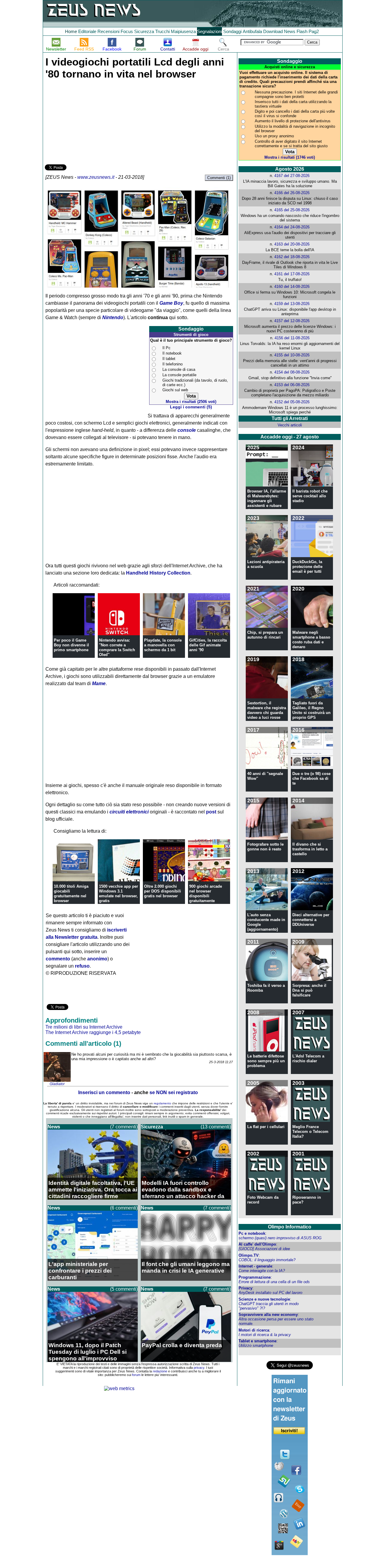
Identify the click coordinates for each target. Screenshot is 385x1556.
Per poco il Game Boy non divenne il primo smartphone (71, 645)
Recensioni (108, 31)
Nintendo (112, 317)
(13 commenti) (216, 1126)
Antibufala (252, 31)
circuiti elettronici (129, 811)
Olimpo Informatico (289, 1226)
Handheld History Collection (158, 572)
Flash (302, 31)
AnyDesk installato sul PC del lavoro (270, 1292)
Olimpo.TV (249, 1255)
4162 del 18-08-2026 (292, 257)
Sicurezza (144, 31)
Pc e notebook (252, 1233)
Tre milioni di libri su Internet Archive (83, 1027)
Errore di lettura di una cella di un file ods (274, 1282)
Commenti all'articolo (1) (83, 1043)
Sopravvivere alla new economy (268, 1314)
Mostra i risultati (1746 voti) (289, 157)
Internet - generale (255, 1266)
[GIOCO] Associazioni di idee (264, 1248)
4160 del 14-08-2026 (292, 286)
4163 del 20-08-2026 (292, 244)
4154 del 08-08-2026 (292, 372)
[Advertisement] (90, 120)
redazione (160, 1371)
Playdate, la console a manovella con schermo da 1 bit (163, 645)
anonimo (97, 958)
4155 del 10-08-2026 (292, 355)
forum (136, 1375)
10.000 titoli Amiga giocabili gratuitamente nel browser (71, 893)
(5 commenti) (124, 1289)
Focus (127, 31)
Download (273, 31)
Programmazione (255, 1277)
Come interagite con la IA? (262, 1270)
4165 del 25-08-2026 (292, 210)
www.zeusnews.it (95, 177)
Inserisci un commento (104, 1092)
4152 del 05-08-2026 (292, 402)
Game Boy (171, 303)
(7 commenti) (124, 1126)
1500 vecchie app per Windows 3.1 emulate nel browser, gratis (118, 893)
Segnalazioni (209, 31)
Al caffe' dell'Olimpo (257, 1244)
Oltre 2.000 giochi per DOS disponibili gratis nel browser (162, 891)
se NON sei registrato (173, 1092)
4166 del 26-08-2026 (292, 193)
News (289, 31)
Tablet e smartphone (257, 1341)
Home (71, 31)
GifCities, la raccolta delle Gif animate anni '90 (208, 645)
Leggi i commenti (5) (191, 407)
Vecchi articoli (290, 425)
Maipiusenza (183, 31)
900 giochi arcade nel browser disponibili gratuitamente (205, 893)
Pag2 (314, 31)
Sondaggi (232, 31)
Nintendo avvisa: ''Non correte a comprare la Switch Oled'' (117, 647)
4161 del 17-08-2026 (292, 274)
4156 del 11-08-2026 (292, 338)
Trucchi (162, 31)
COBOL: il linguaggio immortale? (267, 1260)
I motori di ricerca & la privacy (265, 1334)
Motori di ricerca (254, 1330)
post (211, 811)
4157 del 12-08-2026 (292, 321)
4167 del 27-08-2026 (292, 175)
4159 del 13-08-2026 (292, 303)
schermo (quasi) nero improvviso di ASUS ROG (280, 1238)
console (186, 430)
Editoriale (87, 31)
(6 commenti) (124, 1207)
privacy (199, 1367)
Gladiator (57, 1084)
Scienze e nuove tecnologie (264, 1299)
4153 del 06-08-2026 (292, 385)
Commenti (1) (219, 177)
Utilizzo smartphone (256, 1345)
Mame (99, 683)
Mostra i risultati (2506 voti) (191, 401)
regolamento (162, 1103)
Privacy (245, 1288)
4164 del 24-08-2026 (292, 227)
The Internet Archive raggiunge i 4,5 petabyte (93, 1032)
